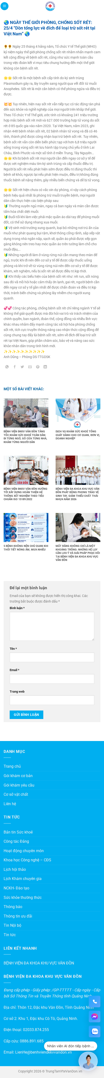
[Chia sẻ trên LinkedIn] (45, 367)
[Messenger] (94, 1016)
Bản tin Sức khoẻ (18, 832)
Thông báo (13, 906)
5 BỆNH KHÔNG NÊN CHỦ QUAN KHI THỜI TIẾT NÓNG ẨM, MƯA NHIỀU (26, 547)
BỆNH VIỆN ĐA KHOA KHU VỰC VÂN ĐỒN (39, 963)
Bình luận (17, 608)
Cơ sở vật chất (16, 794)
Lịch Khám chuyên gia (23, 878)
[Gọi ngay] (94, 1001)
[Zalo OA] (94, 1031)
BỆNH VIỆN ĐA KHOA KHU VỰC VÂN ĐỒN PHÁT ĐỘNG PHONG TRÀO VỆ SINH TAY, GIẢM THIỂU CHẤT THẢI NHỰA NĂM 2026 (77, 494)
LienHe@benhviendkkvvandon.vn (43, 1052)
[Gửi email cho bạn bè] (30, 367)
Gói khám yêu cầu (19, 785)
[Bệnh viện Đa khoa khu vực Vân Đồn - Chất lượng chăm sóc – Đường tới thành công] (50, 6)
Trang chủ (12, 766)
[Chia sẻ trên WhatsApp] (7, 367)
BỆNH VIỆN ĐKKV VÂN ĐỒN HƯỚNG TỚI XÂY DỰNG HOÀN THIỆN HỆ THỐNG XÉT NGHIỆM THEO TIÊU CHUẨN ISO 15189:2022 (25, 494)
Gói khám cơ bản (18, 775)
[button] (4, 6)
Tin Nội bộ (12, 925)
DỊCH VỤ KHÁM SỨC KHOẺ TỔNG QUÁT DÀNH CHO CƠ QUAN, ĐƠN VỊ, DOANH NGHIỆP (78, 435)
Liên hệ (10, 804)
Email (14, 670)
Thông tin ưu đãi (18, 916)
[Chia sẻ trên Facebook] (14, 367)
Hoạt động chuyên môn (24, 851)
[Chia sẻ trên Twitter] (22, 367)
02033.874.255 (36, 1029)
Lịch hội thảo (15, 869)
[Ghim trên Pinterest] (37, 367)
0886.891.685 (32, 1041)
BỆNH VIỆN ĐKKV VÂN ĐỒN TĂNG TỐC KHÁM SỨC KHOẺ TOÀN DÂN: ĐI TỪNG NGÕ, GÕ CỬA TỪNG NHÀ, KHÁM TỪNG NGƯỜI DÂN (25, 437)
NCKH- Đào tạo (16, 888)
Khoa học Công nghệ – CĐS (27, 860)
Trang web (17, 691)
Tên (13, 648)
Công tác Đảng (16, 841)
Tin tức (10, 935)
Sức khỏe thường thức (23, 897)
